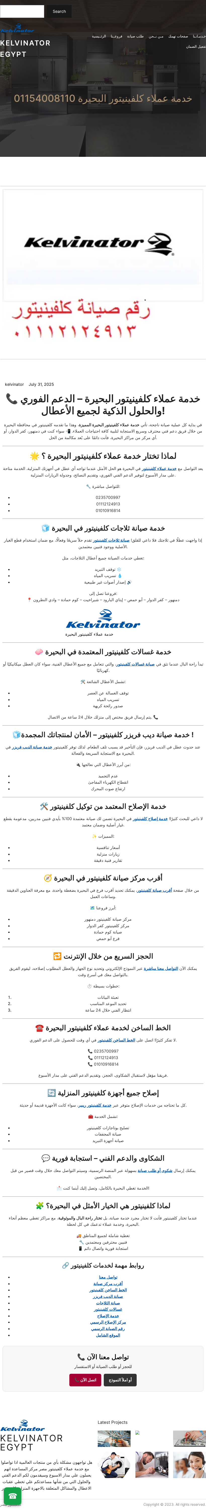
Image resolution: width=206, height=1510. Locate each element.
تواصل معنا (108, 1277)
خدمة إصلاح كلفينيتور (150, 818)
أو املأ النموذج (120, 1380)
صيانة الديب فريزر (108, 1296)
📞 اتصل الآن (85, 1380)
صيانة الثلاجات (108, 1302)
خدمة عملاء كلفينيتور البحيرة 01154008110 (103, 98)
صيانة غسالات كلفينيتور (135, 664)
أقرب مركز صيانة (108, 1283)
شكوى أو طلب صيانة (155, 1170)
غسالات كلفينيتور (108, 1309)
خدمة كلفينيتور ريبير (95, 1105)
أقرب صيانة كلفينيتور (154, 890)
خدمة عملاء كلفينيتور (159, 468)
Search (59, 11)
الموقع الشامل (108, 1335)
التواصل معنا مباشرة (161, 968)
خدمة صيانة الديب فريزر (32, 746)
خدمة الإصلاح (108, 1315)
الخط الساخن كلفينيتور (116, 1040)
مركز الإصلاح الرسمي (108, 1322)
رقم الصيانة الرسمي (108, 1328)
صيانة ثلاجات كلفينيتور (111, 540)
